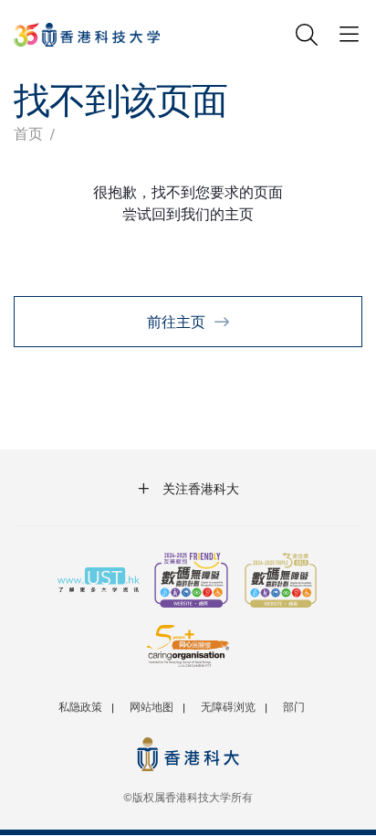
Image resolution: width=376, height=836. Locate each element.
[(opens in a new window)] (191, 582)
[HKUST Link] (87, 34)
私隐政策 (80, 706)
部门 (294, 706)
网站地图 (151, 706)
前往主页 (176, 321)
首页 (28, 133)
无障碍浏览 (228, 706)
